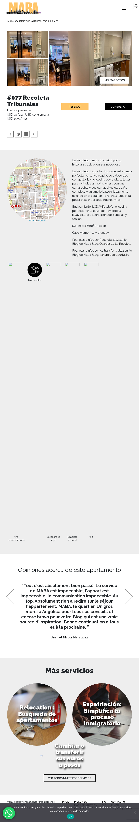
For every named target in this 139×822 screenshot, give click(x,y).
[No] (134, 812)
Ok (70, 816)
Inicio (9, 21)
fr (136, 4)
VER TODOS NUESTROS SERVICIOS (69, 778)
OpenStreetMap (46, 220)
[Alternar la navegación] (124, 8)
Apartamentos (22, 21)
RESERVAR (75, 106)
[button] (37, 186)
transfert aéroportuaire (114, 254)
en (135, 8)
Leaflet (30, 220)
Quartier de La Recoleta (115, 243)
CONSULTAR (118, 106)
